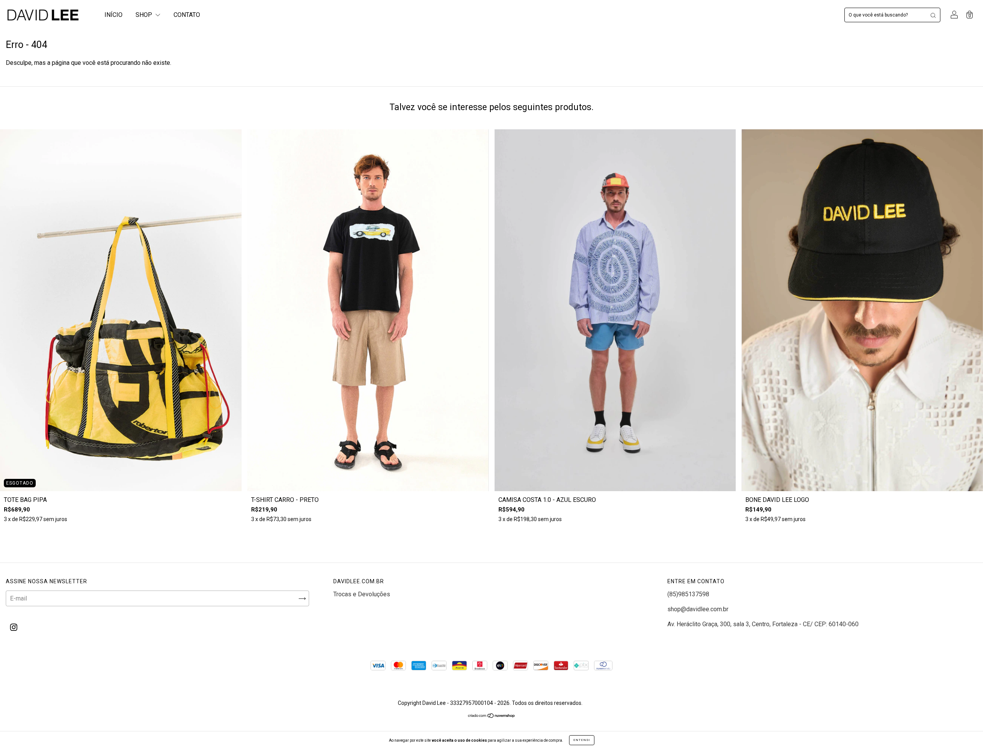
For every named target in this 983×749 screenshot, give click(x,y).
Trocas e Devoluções (361, 594)
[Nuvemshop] (492, 715)
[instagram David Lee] (14, 627)
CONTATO (187, 14)
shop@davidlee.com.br (697, 609)
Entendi (581, 740)
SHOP (145, 14)
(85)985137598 (688, 594)
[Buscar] (933, 15)
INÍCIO (113, 14)
